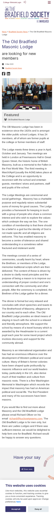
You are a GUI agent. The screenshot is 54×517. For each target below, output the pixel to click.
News (4, 32)
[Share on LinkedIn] (8, 75)
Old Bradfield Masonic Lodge (19, 120)
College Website (10, 2)
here (18, 502)
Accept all (15, 509)
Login (19, 2)
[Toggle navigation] (49, 2)
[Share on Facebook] (3, 75)
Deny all (38, 509)
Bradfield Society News (18, 32)
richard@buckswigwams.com (25, 418)
